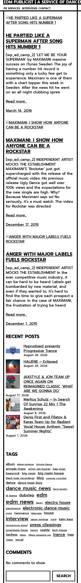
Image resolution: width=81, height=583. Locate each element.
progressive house (17, 530)
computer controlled (56, 478)
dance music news (28, 488)
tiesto (23, 535)
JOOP (53, 519)
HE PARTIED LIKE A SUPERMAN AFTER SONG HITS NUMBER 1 (34, 41)
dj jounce (11, 495)
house (49, 513)
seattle (45, 530)
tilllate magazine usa (39, 535)
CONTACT (44, 8)
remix (34, 530)
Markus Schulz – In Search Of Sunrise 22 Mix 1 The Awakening (47, 404)
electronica (13, 508)
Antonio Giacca (44, 464)
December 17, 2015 (22, 224)
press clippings (45, 525)
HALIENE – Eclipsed (41, 361)
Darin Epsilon (60, 489)
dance (10, 483)
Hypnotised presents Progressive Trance (42, 348)
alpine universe (25, 464)
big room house (51, 473)
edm (42, 495)
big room (29, 473)
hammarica (21, 513)
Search (64, 576)
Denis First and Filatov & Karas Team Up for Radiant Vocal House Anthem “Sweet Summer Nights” (49, 424)
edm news (20, 501)
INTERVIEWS (29, 8)
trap (70, 535)
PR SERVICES (12, 8)
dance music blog (30, 483)
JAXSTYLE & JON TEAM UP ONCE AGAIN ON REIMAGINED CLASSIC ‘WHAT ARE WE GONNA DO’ (48, 384)
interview (17, 518)
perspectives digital (17, 525)
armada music (16, 469)
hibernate (36, 513)
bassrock (13, 473)
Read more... (16, 101)
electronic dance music (46, 508)
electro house (57, 502)
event (9, 513)
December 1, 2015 (21, 323)
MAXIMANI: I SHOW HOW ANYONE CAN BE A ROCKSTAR (34, 145)
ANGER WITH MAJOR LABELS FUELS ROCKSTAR (39, 257)
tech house (59, 530)
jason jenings (39, 519)
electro (39, 503)
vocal (19, 540)
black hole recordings (20, 478)
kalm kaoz (66, 519)
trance (59, 534)
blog (40, 478)
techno (12, 534)
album (10, 464)
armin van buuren (39, 469)
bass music (59, 469)
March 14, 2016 (19, 110)
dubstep (26, 495)
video (9, 540)
